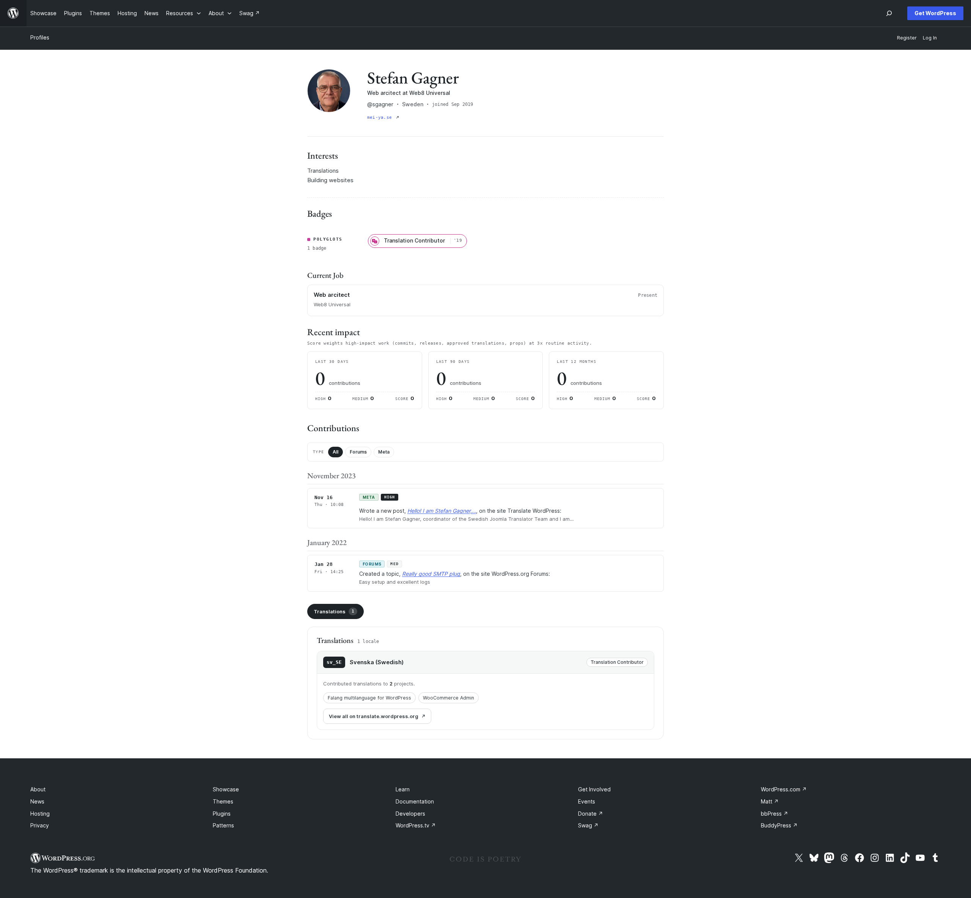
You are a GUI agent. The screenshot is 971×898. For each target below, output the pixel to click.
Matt (770, 801)
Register (907, 38)
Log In (930, 38)
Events (586, 801)
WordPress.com (784, 789)
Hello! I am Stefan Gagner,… (441, 510)
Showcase (226, 789)
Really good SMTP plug (431, 573)
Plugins (222, 813)
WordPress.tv (416, 825)
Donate (590, 813)
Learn (403, 789)
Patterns (223, 825)
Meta (384, 452)
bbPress (774, 813)
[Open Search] (889, 13)
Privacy (39, 825)
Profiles (39, 37)
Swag (588, 825)
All (335, 452)
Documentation (415, 801)
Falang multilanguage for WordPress (369, 698)
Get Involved (594, 789)
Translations (334, 611)
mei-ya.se (380, 117)
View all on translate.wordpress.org (373, 716)
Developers (410, 813)
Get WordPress (935, 13)
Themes (223, 801)
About (38, 789)
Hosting (40, 813)
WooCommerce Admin (448, 698)
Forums (358, 452)
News (37, 801)
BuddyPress (779, 825)
